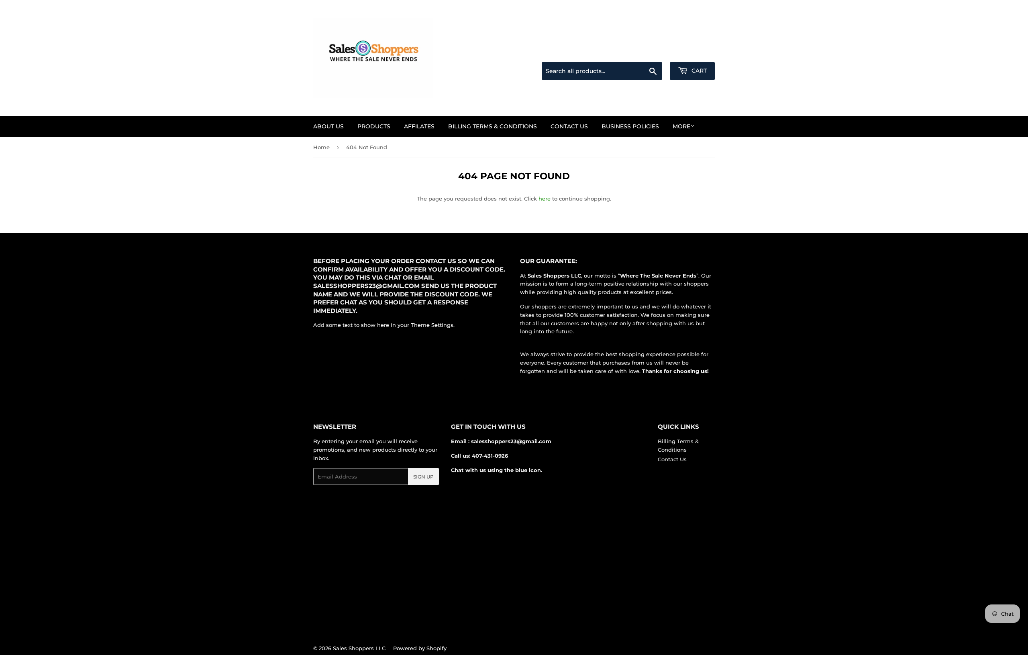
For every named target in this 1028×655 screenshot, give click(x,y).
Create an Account (693, 52)
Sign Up (423, 477)
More (681, 126)
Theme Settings (432, 325)
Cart (698, 70)
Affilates (419, 126)
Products (373, 126)
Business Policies (630, 126)
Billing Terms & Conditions (492, 126)
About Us (328, 126)
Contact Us (569, 126)
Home (321, 147)
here (544, 198)
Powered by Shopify (420, 648)
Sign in (651, 52)
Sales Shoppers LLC (359, 648)
